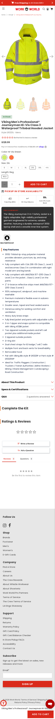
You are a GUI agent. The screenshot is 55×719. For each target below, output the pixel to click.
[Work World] (27, 9)
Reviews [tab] (7, 458)
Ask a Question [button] (27, 450)
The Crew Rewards (12, 579)
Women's (8, 550)
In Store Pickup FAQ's (13, 639)
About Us (7, 575)
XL (26, 167)
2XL (32, 167)
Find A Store (9, 566)
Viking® (10, 15)
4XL (47, 167)
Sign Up (27, 684)
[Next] (51, 56)
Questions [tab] (24, 458)
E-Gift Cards (9, 554)
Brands (6, 537)
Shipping (7, 618)
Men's (6, 546)
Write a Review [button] (27, 443)
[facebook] (11, 525)
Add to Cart (40, 714)
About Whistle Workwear (16, 584)
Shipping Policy (44, 700)
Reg (4, 176)
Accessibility (9, 643)
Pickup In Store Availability (23, 191)
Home (3, 15)
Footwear (8, 541)
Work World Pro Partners (15, 592)
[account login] (48, 9)
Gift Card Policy (11, 631)
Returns (7, 622)
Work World (15, 700)
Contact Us (9, 648)
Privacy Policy (34, 702)
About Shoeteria (11, 588)
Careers (7, 571)
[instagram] (5, 525)
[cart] (51, 9)
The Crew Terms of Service (17, 601)
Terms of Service (11, 597)
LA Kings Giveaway (12, 605)
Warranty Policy (11, 626)
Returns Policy (21, 702)
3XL (39, 167)
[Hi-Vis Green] (4, 157)
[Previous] (3, 56)
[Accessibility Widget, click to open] (3, 703)
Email (6, 670)
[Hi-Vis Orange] (11, 157)
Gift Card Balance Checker (17, 635)
